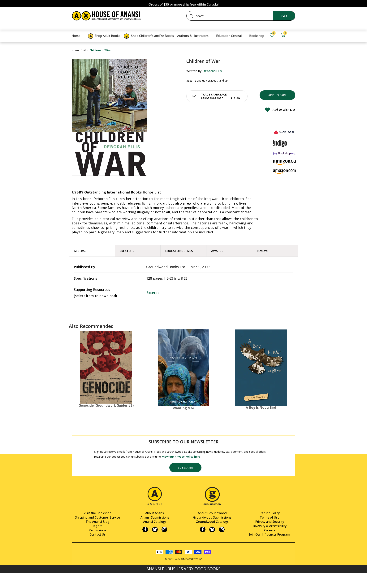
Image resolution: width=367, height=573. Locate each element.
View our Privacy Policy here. (181, 456)
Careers (269, 530)
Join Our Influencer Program (269, 534)
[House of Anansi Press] (107, 15)
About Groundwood (212, 513)
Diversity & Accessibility (270, 526)
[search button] (191, 16)
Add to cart (277, 95)
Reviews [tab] (262, 251)
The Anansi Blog (97, 522)
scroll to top (4, 566)
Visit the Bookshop (97, 513)
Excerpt (152, 292)
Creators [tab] (127, 251)
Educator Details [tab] (179, 251)
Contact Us (97, 534)
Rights (97, 526)
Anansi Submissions (154, 517)
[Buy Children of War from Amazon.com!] (284, 171)
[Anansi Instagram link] (164, 529)
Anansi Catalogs (154, 522)
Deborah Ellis (212, 71)
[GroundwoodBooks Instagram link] (221, 529)
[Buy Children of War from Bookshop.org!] (284, 153)
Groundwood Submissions (212, 517)
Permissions (97, 530)
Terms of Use (269, 517)
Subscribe (185, 467)
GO (284, 16)
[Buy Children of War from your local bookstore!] (284, 132)
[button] (217, 96)
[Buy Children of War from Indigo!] (280, 143)
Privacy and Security (269, 522)
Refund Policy (270, 513)
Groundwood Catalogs (212, 522)
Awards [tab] (217, 251)
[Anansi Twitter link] (154, 529)
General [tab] (80, 251)
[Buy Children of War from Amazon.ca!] (284, 162)
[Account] (293, 35)
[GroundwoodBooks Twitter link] (212, 529)
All (84, 50)
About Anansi (155, 513)
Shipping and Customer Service (97, 517)
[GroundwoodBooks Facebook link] (202, 529)
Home (75, 50)
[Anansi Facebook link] (145, 529)
